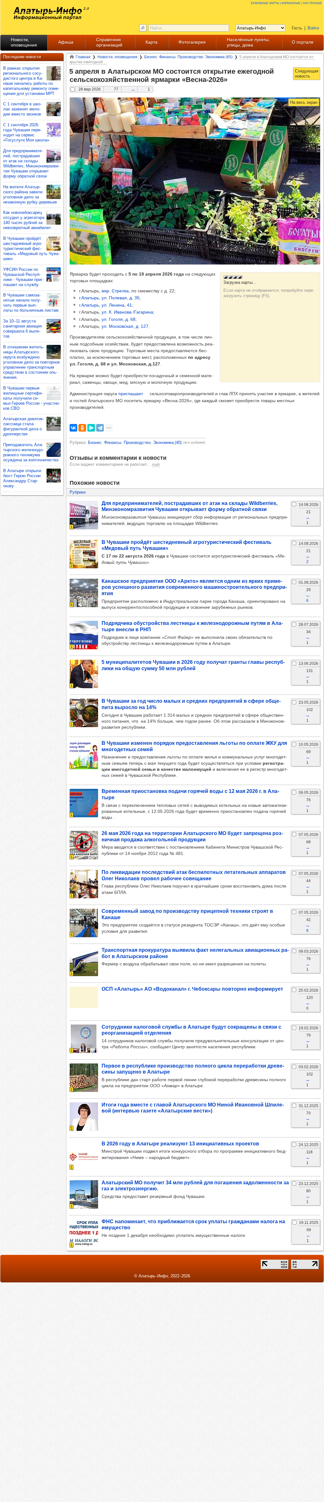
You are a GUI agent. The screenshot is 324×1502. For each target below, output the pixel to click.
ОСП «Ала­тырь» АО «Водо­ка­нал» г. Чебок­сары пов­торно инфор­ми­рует (192, 989)
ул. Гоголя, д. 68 (118, 319)
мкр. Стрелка (115, 290)
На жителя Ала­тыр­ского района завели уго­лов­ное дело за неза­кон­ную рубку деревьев (30, 194)
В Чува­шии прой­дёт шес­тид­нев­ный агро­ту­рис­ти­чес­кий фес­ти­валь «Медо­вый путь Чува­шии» (31, 248)
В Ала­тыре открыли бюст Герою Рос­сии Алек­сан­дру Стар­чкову (22, 478)
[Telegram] (100, 428)
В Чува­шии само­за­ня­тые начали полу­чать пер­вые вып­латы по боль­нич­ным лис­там (31, 303)
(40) (135, 442)
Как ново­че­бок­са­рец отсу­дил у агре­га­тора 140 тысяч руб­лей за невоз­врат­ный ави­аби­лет (27, 220)
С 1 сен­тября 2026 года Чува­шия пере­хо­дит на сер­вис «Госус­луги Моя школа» (26, 132)
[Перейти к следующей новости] (306, 73)
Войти (313, 28)
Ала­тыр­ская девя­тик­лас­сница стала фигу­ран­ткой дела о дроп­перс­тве (23, 426)
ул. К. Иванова (117, 312)
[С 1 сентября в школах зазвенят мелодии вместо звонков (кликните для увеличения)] (54, 109)
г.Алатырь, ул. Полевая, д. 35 (109, 297)
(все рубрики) (194, 442)
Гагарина (143, 312)
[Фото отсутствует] (84, 997)
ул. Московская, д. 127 (125, 326)
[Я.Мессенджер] (91, 428)
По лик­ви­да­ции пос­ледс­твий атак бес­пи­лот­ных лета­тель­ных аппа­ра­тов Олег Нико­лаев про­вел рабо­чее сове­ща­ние (194, 875)
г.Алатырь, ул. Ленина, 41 (105, 305)
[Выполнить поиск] (142, 28)
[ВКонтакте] (73, 428)
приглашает (130, 393)
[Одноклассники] (82, 428)
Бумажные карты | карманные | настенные (286, 2)
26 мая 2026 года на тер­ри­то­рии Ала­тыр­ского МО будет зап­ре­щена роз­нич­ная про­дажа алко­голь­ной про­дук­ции (192, 836)
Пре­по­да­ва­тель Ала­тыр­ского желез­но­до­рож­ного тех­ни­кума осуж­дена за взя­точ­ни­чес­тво (31, 452)
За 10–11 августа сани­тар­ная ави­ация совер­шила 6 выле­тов (22, 329)
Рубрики (77, 492)
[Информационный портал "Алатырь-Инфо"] (47, 13)
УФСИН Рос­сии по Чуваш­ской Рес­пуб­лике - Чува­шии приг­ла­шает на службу (23, 277)
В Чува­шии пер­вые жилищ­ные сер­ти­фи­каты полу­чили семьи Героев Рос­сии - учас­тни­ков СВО (31, 398)
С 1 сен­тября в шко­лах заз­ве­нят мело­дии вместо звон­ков (22, 109)
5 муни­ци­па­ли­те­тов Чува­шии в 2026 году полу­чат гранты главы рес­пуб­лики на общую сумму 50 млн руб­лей (193, 665)
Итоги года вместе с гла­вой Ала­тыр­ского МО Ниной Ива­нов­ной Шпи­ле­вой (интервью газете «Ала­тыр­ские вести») (193, 1107)
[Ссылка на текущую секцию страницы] (231, 79)
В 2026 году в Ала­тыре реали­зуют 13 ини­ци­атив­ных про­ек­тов (180, 1143)
